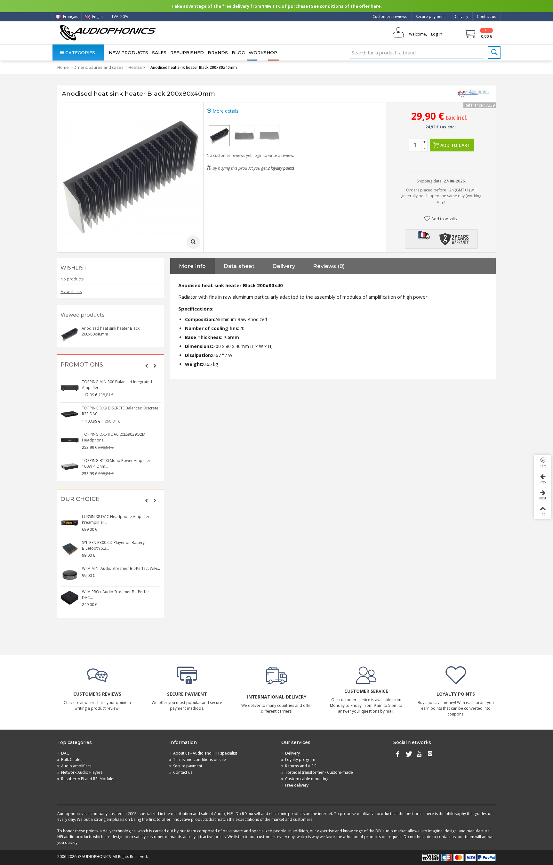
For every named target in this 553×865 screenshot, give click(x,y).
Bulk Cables (69, 759)
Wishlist (73, 268)
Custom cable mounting (304, 778)
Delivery (460, 16)
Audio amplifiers (74, 766)
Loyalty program (298, 759)
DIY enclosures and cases (99, 67)
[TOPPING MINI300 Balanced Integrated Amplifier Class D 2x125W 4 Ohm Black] (70, 388)
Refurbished (187, 52)
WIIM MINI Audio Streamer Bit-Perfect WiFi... (121, 568)
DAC (63, 753)
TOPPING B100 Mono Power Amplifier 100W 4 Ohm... (116, 463)
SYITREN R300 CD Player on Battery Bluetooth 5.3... (113, 545)
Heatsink (137, 67)
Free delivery (295, 785)
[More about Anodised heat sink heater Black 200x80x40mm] (69, 335)
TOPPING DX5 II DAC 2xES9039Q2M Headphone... (113, 437)
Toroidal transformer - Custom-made (317, 772)
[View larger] (193, 242)
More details (224, 111)
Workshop (263, 52)
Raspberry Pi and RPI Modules (86, 778)
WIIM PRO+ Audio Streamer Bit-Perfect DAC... (116, 594)
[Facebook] (397, 754)
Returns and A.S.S (298, 766)
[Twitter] (408, 754)
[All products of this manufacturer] (473, 94)
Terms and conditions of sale (197, 759)
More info (192, 266)
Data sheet (239, 266)
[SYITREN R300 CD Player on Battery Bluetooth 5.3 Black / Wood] (70, 549)
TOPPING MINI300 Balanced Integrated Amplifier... (117, 384)
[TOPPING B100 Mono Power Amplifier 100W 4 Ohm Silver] (70, 467)
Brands (218, 52)
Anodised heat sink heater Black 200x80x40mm (111, 331)
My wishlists (71, 291)
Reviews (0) (329, 266)
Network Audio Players (79, 772)
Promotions (81, 364)
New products (128, 52)
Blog (238, 52)
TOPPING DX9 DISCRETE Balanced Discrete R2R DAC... (120, 410)
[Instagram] (430, 754)
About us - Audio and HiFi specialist (203, 753)
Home (63, 67)
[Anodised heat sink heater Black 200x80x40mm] (219, 135)
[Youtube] (419, 754)
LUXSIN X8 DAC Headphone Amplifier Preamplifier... (115, 519)
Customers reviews (390, 16)
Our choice (80, 499)
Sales (159, 52)
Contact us (486, 16)
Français (70, 16)
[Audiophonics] (108, 32)
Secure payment (430, 16)
